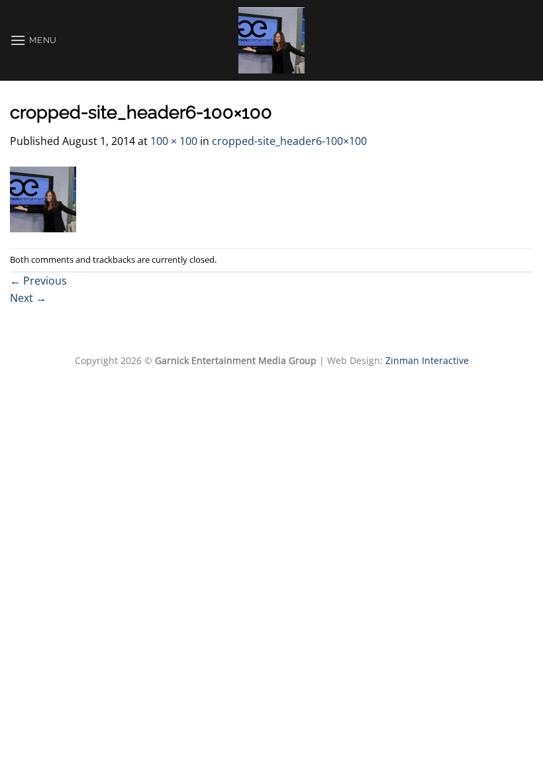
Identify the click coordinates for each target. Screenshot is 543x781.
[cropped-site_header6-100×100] (43, 198)
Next (28, 298)
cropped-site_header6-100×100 (289, 141)
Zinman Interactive (427, 360)
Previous (38, 280)
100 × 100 (173, 141)
